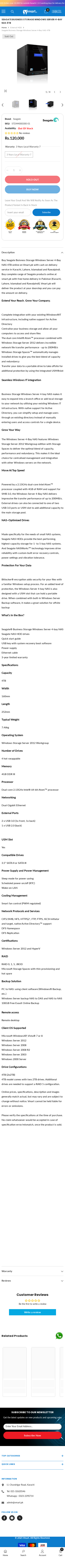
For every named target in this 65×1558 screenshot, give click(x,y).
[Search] (12, 12)
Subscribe (46, 212)
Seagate (17, 119)
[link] (15, 1383)
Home (4, 27)
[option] (32, 64)
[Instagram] (12, 1518)
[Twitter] (19, 1518)
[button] (54, 92)
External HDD (16, 27)
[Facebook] (4, 1518)
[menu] (3, 11)
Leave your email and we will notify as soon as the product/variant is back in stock (31, 202)
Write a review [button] (32, 1312)
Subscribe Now (32, 1435)
